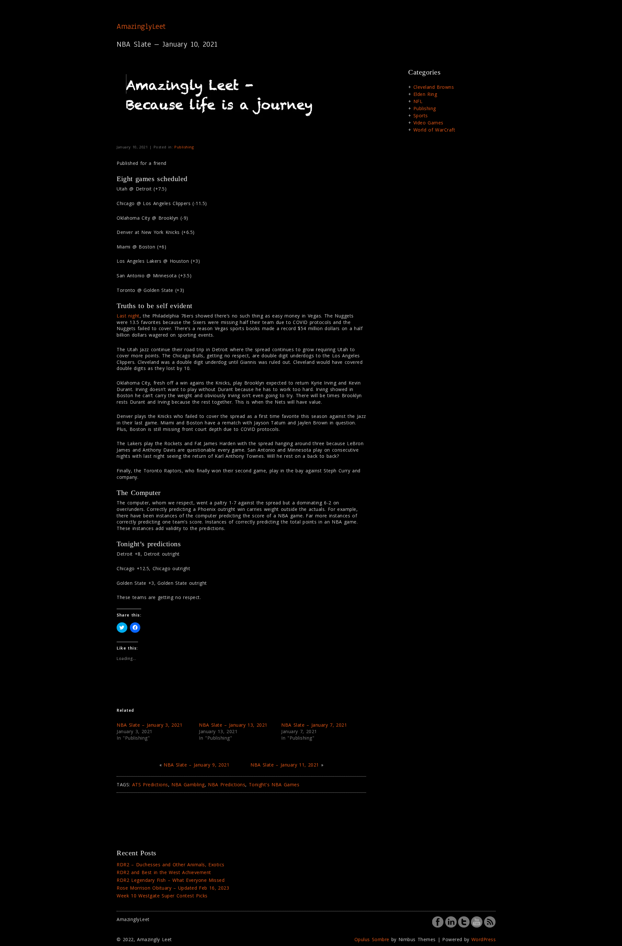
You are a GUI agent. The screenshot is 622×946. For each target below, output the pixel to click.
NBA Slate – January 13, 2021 (233, 725)
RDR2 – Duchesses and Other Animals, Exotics (171, 864)
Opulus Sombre (371, 939)
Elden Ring (425, 94)
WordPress (483, 939)
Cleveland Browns (433, 87)
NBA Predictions (226, 784)
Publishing (184, 146)
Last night (128, 316)
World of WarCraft (434, 130)
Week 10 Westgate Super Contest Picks (162, 896)
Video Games (428, 123)
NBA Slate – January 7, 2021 (314, 725)
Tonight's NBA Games (274, 784)
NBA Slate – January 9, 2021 (196, 765)
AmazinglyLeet (141, 26)
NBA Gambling (188, 784)
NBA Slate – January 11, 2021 (284, 765)
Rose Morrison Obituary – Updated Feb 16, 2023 (173, 888)
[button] (222, 102)
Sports (420, 115)
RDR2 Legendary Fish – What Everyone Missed (171, 880)
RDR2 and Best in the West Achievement (164, 872)
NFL (418, 101)
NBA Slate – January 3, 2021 (149, 725)
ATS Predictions (150, 784)
